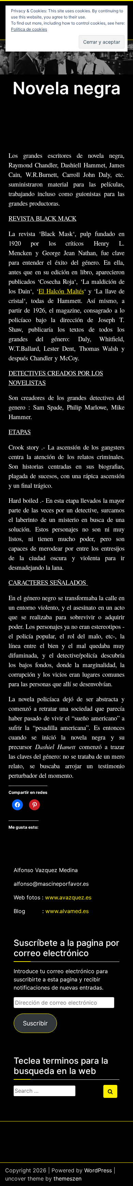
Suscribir (35, 1023)
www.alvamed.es (67, 911)
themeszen (68, 1178)
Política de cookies (29, 29)
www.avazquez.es (68, 897)
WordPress (98, 1170)
